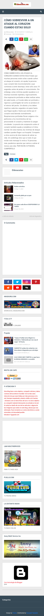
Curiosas (8, 34)
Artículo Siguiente (35, 216)
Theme (15, 613)
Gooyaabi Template (32, 613)
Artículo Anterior (8, 216)
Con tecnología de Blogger (13, 582)
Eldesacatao (10, 32)
